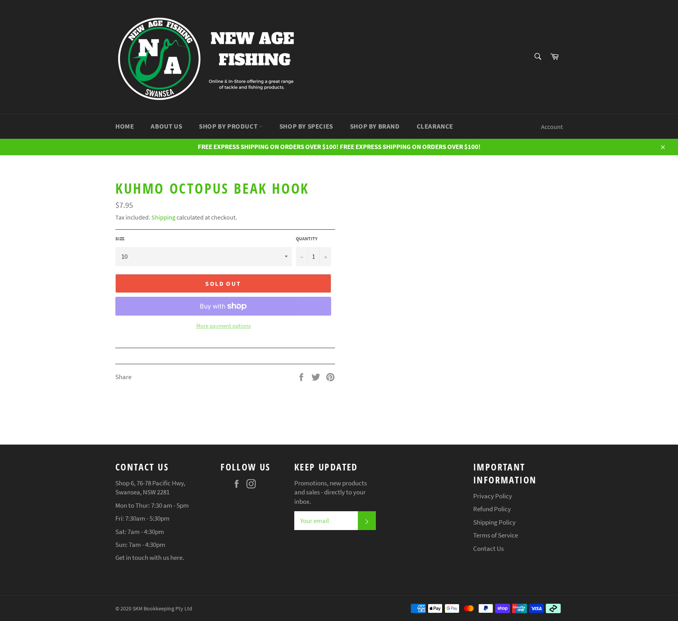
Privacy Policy (492, 496)
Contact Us (488, 548)
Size (120, 239)
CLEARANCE (435, 126)
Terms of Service (495, 535)
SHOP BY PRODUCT (229, 126)
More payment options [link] (223, 325)
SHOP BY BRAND (375, 126)
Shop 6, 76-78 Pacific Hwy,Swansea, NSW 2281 (150, 487)
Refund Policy (492, 509)
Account (552, 127)
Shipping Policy (494, 522)
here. (177, 557)
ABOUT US (166, 126)
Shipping (163, 217)
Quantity (306, 239)
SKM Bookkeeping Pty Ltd (162, 608)
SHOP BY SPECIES (306, 126)
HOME (124, 126)
